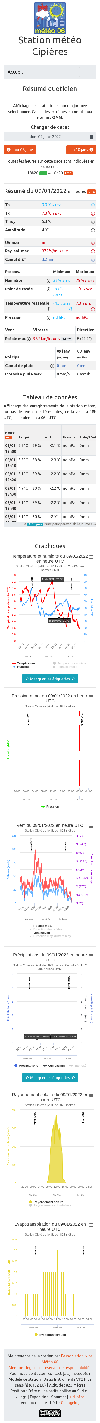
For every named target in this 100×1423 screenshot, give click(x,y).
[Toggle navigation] (85, 72)
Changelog (70, 1402)
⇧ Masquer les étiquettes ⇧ (50, 679)
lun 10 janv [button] (79, 150)
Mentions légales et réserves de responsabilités (50, 1367)
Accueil (15, 72)
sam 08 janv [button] (22, 150)
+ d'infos (77, 1397)
